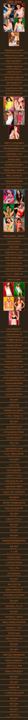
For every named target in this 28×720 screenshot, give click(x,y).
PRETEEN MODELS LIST (15, 149)
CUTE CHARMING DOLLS (14, 378)
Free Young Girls (16, 471)
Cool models (17, 460)
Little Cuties (16, 247)
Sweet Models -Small (15, 449)
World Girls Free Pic (15, 94)
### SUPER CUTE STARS (15, 596)
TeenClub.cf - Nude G (15, 617)
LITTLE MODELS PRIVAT (15, 433)
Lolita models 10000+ (15, 351)
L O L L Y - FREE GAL (15, 275)
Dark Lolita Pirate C (16, 61)
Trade (14, 719)
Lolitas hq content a (16, 389)
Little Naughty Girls (16, 83)
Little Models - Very (16, 154)
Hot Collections (16, 574)
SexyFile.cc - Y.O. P (16, 628)
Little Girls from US (16, 335)
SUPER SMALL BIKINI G (15, 171)
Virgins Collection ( (16, 357)
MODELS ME (17, 688)
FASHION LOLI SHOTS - (15, 411)
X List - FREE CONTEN (15, 454)
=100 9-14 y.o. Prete (16, 666)
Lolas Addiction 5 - (16, 329)
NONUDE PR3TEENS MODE (14, 541)
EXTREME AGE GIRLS (15, 165)
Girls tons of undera (15, 269)
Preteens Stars (15, 160)
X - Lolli (16, 552)
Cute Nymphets (16, 242)
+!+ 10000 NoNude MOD (15, 693)
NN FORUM (17, 498)
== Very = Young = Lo (15, 416)
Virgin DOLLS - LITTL (15, 253)
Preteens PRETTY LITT (15, 368)
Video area (16, 715)
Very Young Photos (15, 187)
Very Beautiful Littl (16, 427)
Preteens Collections (15, 661)
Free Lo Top (17, 568)
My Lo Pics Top (17, 585)
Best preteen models (15, 182)
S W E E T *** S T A (16, 476)
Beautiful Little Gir (16, 346)
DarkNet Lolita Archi (16, 67)
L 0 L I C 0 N (16, 465)
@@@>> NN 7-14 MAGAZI (14, 492)
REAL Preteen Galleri (15, 258)
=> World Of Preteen (16, 563)
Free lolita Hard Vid (16, 264)
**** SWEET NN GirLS (15, 340)
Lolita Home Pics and (15, 482)
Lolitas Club (16, 406)
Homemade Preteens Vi (15, 373)
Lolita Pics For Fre (16, 72)
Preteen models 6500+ (15, 362)
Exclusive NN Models (15, 384)
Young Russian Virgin (15, 89)
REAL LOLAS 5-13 (16, 176)
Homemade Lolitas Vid (15, 78)
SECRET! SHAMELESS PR (14, 503)
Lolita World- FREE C (15, 487)
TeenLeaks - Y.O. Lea (15, 606)
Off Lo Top (18, 444)
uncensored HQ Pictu (15, 395)
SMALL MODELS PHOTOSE (14, 623)
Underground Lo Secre (15, 51)
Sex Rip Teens (16, 634)
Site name (18, 400)
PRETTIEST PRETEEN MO (14, 655)
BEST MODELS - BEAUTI (15, 237)
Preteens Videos (16, 558)
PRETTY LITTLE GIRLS (15, 144)
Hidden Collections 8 (15, 590)
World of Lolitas (16, 280)
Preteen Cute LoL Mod (15, 56)
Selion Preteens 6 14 (16, 639)
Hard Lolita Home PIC (15, 509)
